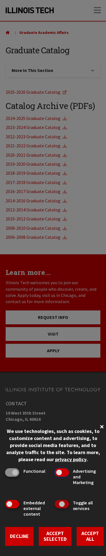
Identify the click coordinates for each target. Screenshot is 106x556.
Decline (19, 536)
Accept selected (55, 536)
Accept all (90, 536)
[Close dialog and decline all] (102, 426)
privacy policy (70, 459)
